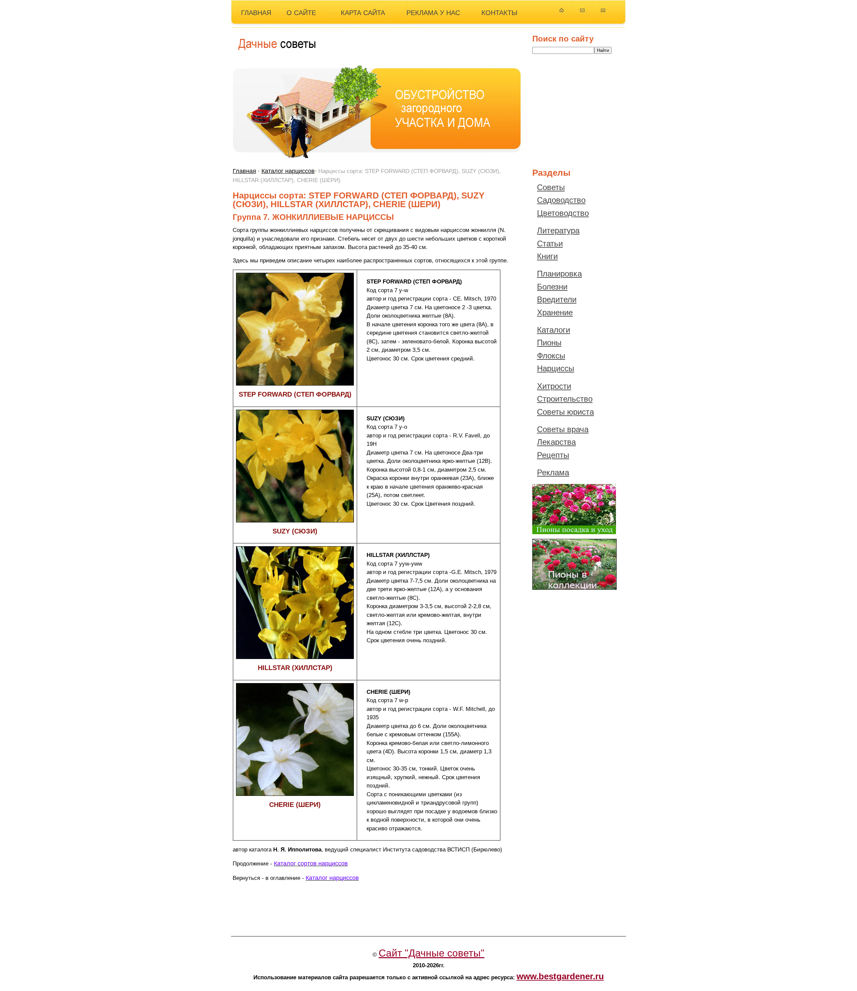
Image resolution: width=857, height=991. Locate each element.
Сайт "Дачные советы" (431, 953)
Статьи (550, 243)
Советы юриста (565, 411)
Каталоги (553, 329)
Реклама (553, 472)
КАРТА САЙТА (363, 12)
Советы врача (563, 429)
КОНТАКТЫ (499, 12)
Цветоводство (563, 213)
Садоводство (561, 199)
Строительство (565, 398)
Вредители (556, 299)
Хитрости (554, 386)
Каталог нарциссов (288, 171)
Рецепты (553, 455)
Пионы (549, 342)
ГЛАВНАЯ (256, 12)
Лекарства (556, 441)
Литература (558, 230)
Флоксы (551, 355)
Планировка (559, 273)
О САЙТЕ (301, 12)
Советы (551, 187)
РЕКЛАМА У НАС (433, 12)
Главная (244, 171)
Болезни (552, 286)
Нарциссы (555, 368)
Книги (547, 256)
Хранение (555, 312)
